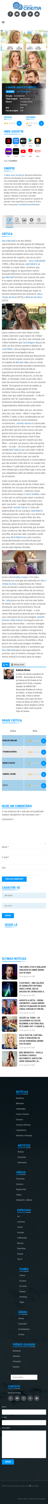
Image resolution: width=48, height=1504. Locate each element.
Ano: (7, 107)
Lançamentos (21, 1130)
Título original (11, 99)
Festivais (20, 1232)
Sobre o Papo (23, 1499)
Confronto (21, 1222)
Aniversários (22, 1162)
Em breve (22, 1281)
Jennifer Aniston (24, 423)
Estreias (22, 1291)
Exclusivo (19, 1119)
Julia (8, 600)
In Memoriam (22, 1238)
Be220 (36, 1486)
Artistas (21, 1152)
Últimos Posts (19, 665)
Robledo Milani (23, 670)
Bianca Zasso (9, 763)
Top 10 (19, 1259)
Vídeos (31, 223)
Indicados (16, 1356)
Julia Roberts (31, 264)
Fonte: (6, 161)
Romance (23, 105)
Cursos (20, 1227)
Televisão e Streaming (24, 1135)
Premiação (17, 1361)
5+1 (18, 1216)
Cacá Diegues (29, 342)
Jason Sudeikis (32, 494)
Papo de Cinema (14, 1486)
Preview (20, 1254)
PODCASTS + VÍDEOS (24, 1200)
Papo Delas (21, 1248)
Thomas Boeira (10, 752)
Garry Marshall (19, 96)
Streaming (23, 1297)
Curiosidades (39, 223)
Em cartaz (23, 1286)
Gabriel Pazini (9, 774)
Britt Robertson (19, 537)
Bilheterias (20, 1103)
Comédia (23, 102)
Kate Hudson (15, 449)
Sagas (21, 1302)
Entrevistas (22, 1157)
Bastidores (20, 1098)
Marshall (10, 277)
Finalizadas (22, 1324)
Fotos (24, 223)
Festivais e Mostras (23, 1125)
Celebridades (21, 1109)
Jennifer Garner (20, 507)
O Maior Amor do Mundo (21, 87)
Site (4, 867)
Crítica (9, 223)
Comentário (8, 819)
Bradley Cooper (21, 577)
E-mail (5, 857)
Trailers (19, 1195)
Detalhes (17, 223)
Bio (7, 665)
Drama (30, 102)
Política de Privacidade (37, 1499)
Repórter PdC (21, 1189)
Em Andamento (24, 1329)
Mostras (20, 1243)
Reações (16, 1367)
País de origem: (12, 110)
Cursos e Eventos (22, 1114)
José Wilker (7, 349)
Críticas (22, 1275)
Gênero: (9, 102)
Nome (5, 847)
